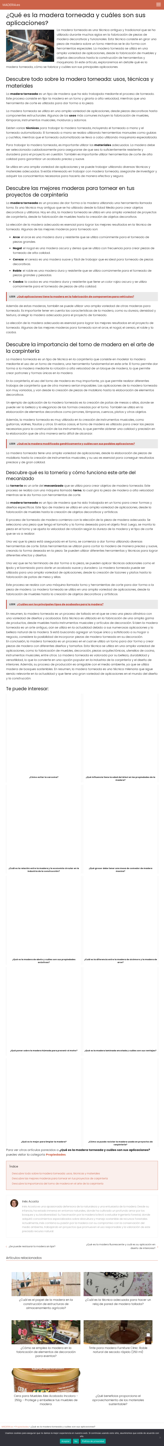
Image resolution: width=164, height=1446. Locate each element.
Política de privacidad (93, 1441)
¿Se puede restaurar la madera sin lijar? (32, 1246)
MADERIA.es (11, 5)
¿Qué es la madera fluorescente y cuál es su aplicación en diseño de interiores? (120, 1246)
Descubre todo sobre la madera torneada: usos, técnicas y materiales (56, 1173)
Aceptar (66, 1441)
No (76, 1441)
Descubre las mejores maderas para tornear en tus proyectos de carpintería (60, 1178)
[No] (160, 1437)
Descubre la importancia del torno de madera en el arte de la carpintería (57, 1183)
